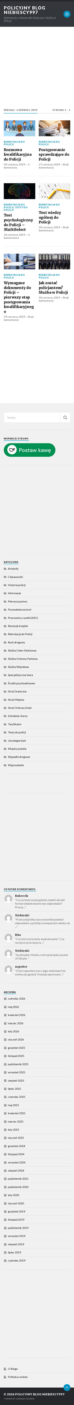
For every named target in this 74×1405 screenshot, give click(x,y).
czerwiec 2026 (16, 998)
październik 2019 (18, 1227)
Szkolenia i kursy (18, 715)
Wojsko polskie (17, 748)
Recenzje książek (18, 625)
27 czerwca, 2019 (49, 164)
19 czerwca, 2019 (14, 316)
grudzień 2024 (16, 1146)
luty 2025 (13, 1129)
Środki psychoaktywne (21, 683)
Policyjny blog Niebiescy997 (24, 10)
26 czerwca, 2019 (14, 234)
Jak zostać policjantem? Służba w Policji (53, 288)
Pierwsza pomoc (18, 601)
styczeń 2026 (16, 1039)
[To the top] (67, 1387)
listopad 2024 (16, 1154)
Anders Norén (25, 1398)
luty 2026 (13, 1031)
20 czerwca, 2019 (49, 227)
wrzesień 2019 (16, 1236)
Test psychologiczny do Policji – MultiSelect (18, 222)
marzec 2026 (15, 1023)
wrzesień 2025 (16, 1072)
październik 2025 (18, 1064)
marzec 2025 (15, 1121)
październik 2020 (18, 1186)
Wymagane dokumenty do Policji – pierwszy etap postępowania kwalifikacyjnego (19, 297)
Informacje (14, 593)
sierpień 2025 (16, 1080)
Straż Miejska (16, 699)
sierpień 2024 (16, 1170)
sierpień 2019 (16, 1244)
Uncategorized (17, 740)
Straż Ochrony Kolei (19, 707)
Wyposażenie (16, 765)
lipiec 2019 (14, 1252)
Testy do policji (16, 208)
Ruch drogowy (16, 642)
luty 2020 (13, 1195)
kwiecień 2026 (16, 1014)
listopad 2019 (16, 1219)
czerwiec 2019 (16, 1260)
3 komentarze (17, 236)
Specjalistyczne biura (20, 675)
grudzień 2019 (16, 1211)
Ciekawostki (15, 576)
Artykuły (13, 568)
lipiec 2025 (14, 1088)
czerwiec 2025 (16, 1096)
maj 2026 (13, 1006)
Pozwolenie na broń (19, 609)
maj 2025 (13, 1105)
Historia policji (16, 585)
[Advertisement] (37, 69)
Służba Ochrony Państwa (23, 658)
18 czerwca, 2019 (49, 297)
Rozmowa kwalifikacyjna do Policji (17, 154)
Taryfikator (15, 724)
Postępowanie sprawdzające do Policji (54, 154)
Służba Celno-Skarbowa (22, 650)
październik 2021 (18, 1178)
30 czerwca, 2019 (14, 164)
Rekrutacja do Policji (14, 143)
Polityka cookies (18, 1376)
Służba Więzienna (18, 666)
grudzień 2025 (16, 1047)
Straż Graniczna (17, 691)
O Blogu (13, 1368)
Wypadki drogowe (19, 756)
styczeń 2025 (16, 1137)
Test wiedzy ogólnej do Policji (50, 217)
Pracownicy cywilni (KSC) (23, 617)
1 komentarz (17, 166)
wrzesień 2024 (16, 1162)
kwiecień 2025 (16, 1113)
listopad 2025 (16, 1055)
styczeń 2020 (16, 1203)
